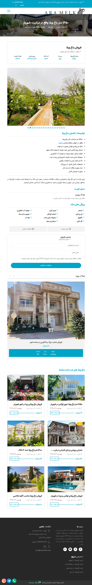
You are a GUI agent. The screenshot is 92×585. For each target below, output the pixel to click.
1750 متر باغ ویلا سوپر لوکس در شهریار (66, 404)
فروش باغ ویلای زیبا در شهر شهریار (28, 404)
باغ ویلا (50, 27)
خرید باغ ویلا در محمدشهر (75, 568)
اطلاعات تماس (27, 229)
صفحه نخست (61, 27)
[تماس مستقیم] (14, 581)
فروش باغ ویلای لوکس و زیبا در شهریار (66, 496)
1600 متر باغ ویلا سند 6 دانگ (30, 450)
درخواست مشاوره (46, 265)
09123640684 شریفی (19, 3)
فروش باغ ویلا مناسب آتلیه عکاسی (27, 496)
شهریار (60, 143)
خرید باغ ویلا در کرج (76, 572)
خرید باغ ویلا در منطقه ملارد (74, 564)
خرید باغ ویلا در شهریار (76, 560)
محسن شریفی (65, 237)
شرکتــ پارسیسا (33, 582)
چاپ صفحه (65, 229)
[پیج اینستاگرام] (4, 581)
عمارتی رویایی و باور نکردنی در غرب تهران (65, 450)
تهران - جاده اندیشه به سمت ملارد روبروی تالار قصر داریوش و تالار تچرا (40, 534)
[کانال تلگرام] (9, 581)
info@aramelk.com (43, 550)
